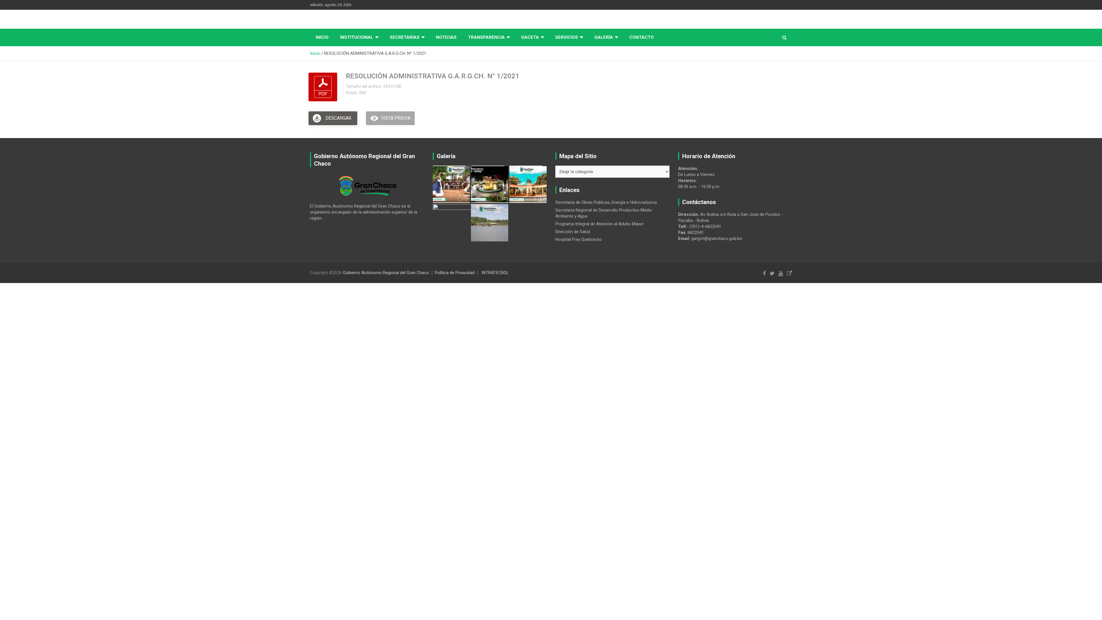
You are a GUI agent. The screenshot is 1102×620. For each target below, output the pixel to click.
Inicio (322, 37)
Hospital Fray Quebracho (578, 239)
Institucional (356, 37)
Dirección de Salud (572, 231)
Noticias (446, 37)
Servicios (566, 37)
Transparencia (486, 37)
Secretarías (405, 37)
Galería (603, 37)
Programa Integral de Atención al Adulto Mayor (599, 223)
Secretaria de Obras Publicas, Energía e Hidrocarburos (606, 202)
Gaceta (530, 37)
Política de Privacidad (455, 272)
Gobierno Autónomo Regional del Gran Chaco (386, 272)
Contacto (641, 37)
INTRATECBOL (495, 272)
